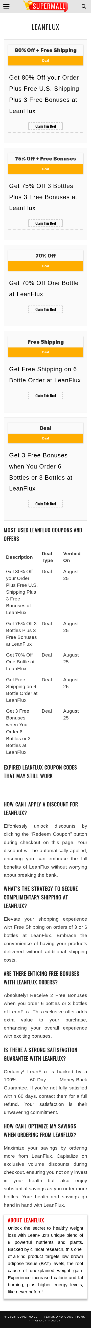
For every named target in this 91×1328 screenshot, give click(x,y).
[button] (8, 6)
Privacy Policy (47, 1320)
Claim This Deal (45, 126)
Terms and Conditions (64, 1316)
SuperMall (27, 1316)
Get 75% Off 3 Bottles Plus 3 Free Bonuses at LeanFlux (43, 197)
